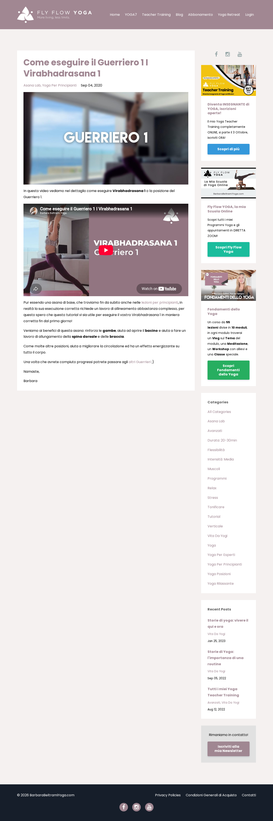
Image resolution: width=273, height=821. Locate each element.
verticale (215, 526)
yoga (212, 545)
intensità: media (221, 459)
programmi (217, 478)
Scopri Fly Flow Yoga (228, 249)
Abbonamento (200, 14)
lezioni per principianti (159, 302)
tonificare (216, 507)
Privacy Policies (168, 795)
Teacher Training (156, 14)
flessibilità (216, 449)
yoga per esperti (221, 554)
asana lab (32, 85)
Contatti (249, 795)
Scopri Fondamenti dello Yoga (228, 370)
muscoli (214, 468)
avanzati (215, 430)
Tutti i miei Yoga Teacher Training (223, 692)
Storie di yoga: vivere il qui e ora (228, 623)
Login (249, 14)
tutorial (214, 516)
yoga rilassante (221, 583)
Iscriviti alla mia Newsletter (228, 748)
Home (115, 14)
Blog (179, 14)
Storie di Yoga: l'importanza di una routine (226, 658)
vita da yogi (217, 535)
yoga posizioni (219, 573)
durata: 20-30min (222, 440)
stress (213, 497)
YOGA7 (131, 14)
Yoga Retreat (229, 14)
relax (212, 488)
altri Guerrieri (140, 361)
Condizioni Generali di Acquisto (211, 795)
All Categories (219, 411)
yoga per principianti (59, 85)
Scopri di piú (228, 149)
